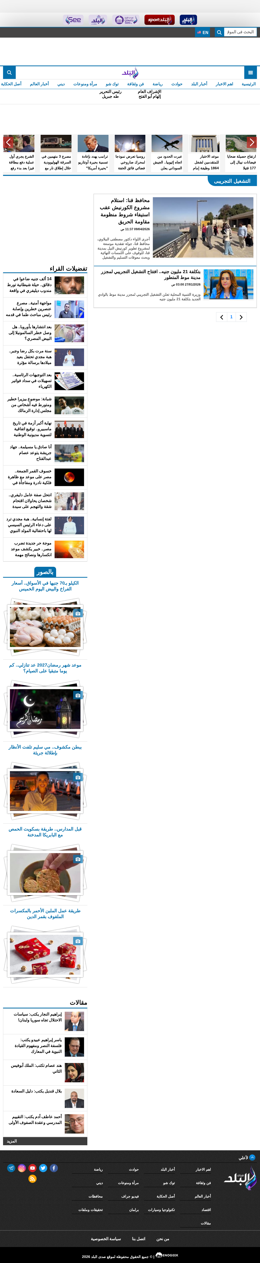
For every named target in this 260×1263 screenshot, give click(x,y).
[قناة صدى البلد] (188, 20)
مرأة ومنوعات (85, 84)
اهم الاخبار (224, 84)
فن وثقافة (135, 84)
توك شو (112, 84)
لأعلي (244, 1158)
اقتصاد (206, 1210)
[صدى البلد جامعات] (125, 20)
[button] (252, 142)
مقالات (206, 1223)
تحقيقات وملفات (90, 1210)
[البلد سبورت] (159, 20)
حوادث (177, 84)
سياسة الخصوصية (106, 1239)
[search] (9, 72)
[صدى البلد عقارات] (98, 20)
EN (205, 32)
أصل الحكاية (166, 1196)
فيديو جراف (130, 1196)
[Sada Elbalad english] (73, 20)
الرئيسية (249, 84)
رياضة (158, 84)
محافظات (96, 1196)
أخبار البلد (199, 84)
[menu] (250, 72)
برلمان (134, 1210)
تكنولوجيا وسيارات (161, 1210)
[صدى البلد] (129, 72)
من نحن (162, 1239)
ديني (61, 84)
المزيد (12, 1141)
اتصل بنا (138, 1239)
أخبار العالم (39, 84)
